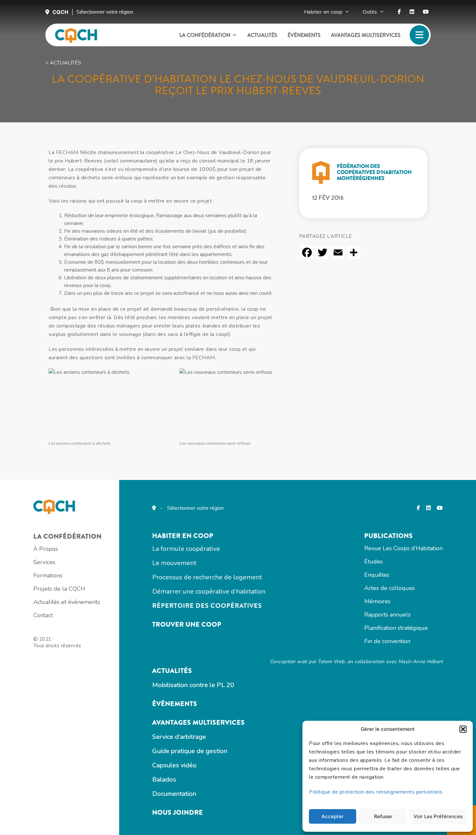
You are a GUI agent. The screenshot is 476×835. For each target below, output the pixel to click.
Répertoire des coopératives (207, 605)
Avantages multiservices (366, 35)
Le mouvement (174, 563)
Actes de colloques (389, 588)
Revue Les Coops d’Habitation (403, 548)
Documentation (174, 793)
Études (373, 561)
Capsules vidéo (174, 765)
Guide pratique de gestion (189, 751)
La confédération (204, 35)
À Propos (45, 549)
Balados (164, 779)
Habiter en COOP (182, 535)
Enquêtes (376, 575)
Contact (43, 615)
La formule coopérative (186, 548)
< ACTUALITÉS (63, 62)
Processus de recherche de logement (207, 577)
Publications (388, 535)
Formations (47, 575)
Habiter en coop (323, 12)
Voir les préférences (438, 816)
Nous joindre (177, 812)
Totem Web (331, 661)
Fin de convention (387, 641)
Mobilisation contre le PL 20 (193, 685)
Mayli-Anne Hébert (420, 661)
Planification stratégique (396, 628)
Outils (370, 12)
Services (44, 562)
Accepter (333, 816)
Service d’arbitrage (179, 736)
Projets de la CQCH (59, 589)
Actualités (262, 35)
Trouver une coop (186, 624)
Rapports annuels (387, 614)
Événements (304, 35)
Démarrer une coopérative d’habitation (209, 591)
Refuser (383, 816)
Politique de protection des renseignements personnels (376, 792)
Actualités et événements (66, 602)
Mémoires (377, 601)
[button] (463, 729)
